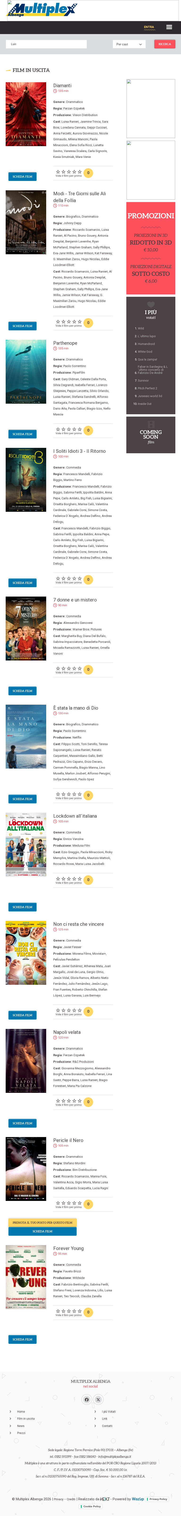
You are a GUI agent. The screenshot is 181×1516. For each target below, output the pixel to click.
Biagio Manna (88, 767)
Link (104, 1418)
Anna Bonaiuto (74, 1074)
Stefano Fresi (62, 1290)
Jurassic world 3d (150, 396)
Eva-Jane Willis (63, 253)
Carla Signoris (97, 151)
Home (21, 1411)
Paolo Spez (86, 779)
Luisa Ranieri (70, 121)
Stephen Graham (80, 247)
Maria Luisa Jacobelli (89, 864)
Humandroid (146, 343)
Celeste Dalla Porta (93, 379)
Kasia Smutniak (63, 157)
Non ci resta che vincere (78, 924)
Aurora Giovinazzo (85, 133)
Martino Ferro (73, 480)
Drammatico (74, 102)
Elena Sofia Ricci (81, 145)
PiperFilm (79, 372)
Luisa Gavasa (72, 995)
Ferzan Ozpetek (74, 108)
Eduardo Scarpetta (78, 1188)
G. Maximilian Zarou (66, 259)
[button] (169, 26)
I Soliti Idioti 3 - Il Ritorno (79, 451)
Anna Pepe (102, 534)
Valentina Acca (63, 1182)
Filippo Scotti (71, 744)
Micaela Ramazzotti (66, 647)
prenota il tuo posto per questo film (42, 1222)
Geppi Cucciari (97, 127)
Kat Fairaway (103, 253)
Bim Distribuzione (85, 1170)
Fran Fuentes (62, 989)
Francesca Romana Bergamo (88, 402)
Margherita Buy (72, 636)
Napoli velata (67, 1032)
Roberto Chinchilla (84, 989)
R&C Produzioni (83, 1061)
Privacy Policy (158, 1499)
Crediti (71, 1499)
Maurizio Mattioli (98, 858)
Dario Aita (60, 408)
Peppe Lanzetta (77, 391)
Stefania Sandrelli (84, 397)
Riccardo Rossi (63, 864)
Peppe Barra (70, 1080)
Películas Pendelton (66, 959)
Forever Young (68, 1248)
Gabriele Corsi (76, 510)
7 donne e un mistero (75, 600)
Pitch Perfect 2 (147, 388)
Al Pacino (70, 235)
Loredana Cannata (73, 127)
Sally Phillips (101, 247)
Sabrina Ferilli (73, 492)
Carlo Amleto (70, 498)
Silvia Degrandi (63, 385)
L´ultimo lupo (147, 336)
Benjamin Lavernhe (78, 241)
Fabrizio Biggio (100, 528)
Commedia (73, 467)
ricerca (165, 44)
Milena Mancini (78, 139)
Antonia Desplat (94, 277)
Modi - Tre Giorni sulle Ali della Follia (79, 197)
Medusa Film (81, 845)
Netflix (77, 737)
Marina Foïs (98, 1176)
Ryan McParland (91, 283)
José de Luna (76, 972)
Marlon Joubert (75, 773)
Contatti (107, 1426)
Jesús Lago (99, 983)
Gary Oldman (70, 379)
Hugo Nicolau (90, 259)
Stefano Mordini (74, 1163)
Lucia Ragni (100, 1188)
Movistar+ (99, 953)
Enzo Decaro (93, 761)
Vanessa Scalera (75, 151)
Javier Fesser (72, 947)
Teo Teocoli (71, 1296)
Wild (141, 328)
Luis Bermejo (92, 995)
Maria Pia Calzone (79, 1086)
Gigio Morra (83, 1182)
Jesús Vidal (61, 978)
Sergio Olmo (94, 972)
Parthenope (65, 343)
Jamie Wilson (84, 253)
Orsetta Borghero (65, 504)
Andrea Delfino (90, 516)
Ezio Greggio (70, 852)
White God (145, 351)
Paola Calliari (76, 408)
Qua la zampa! (147, 359)
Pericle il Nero (68, 1140)
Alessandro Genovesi (78, 623)
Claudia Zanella (91, 1296)
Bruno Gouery (87, 235)
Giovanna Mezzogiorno (77, 1068)
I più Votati (109, 1411)
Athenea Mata (93, 966)
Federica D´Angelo (66, 516)
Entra (149, 27)
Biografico (73, 216)
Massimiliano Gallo (82, 756)
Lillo (100, 1290)
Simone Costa (97, 510)
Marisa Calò (86, 504)
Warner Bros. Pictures (87, 629)
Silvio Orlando (99, 391)
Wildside (79, 1278)
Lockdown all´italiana (75, 816)
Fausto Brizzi (72, 1271)
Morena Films (82, 953)
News (21, 1426)
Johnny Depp (72, 223)
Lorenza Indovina (84, 1290)
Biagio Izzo (94, 408)
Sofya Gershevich (65, 779)
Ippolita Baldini (93, 492)
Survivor (143, 380)
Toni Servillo (89, 744)
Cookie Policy (92, 1506)
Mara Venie (83, 157)
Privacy (58, 1499)
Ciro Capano (74, 761)
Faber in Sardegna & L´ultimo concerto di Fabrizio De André (153, 369)
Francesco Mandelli (76, 474)
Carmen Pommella (65, 767)
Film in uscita (26, 1418)
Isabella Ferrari (85, 385)
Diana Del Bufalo (94, 636)
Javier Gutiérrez (72, 966)
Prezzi (21, 1433)
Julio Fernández (79, 983)
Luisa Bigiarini (102, 498)
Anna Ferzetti (62, 133)
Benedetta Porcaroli (97, 642)
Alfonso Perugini (98, 773)
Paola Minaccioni (92, 852)
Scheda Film (22, 176)
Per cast (122, 44)
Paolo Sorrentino (74, 366)
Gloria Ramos (79, 978)
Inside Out (145, 403)
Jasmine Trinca (90, 121)
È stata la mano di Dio (75, 708)
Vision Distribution (85, 115)
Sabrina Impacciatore (67, 642)
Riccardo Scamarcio (86, 229)
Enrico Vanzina (73, 839)
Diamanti (62, 85)
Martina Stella (76, 858)
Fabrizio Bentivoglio (75, 1284)
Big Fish (86, 498)
